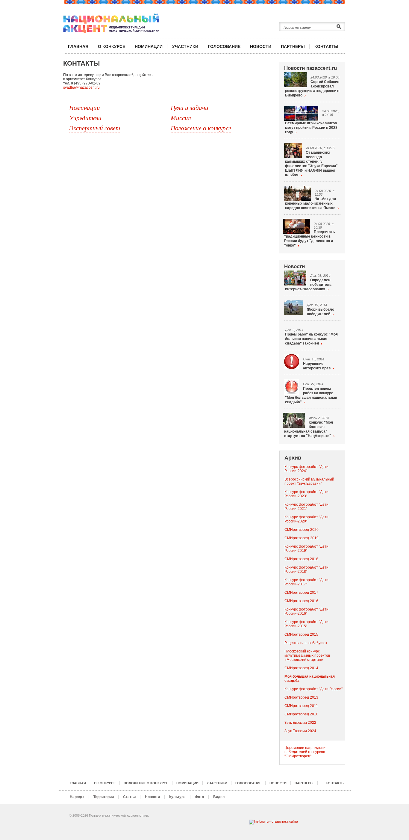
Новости (294, 266)
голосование (224, 46)
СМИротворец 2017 (301, 592)
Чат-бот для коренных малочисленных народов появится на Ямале (310, 203)
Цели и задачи (189, 107)
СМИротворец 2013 (301, 697)
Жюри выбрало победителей (320, 311)
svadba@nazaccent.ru (81, 87)
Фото (199, 797)
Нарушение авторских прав (317, 366)
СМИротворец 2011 (301, 706)
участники (185, 46)
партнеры (293, 46)
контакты (326, 46)
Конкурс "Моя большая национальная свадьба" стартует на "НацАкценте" (308, 429)
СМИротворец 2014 (301, 668)
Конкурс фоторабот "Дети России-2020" (306, 519)
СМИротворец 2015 (301, 634)
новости (260, 46)
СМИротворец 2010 (301, 714)
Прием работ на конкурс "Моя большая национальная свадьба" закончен (311, 338)
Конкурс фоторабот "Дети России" (313, 689)
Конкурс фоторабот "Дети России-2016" (306, 611)
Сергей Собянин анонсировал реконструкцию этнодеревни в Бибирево (312, 88)
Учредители (85, 118)
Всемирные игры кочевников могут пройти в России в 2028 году (311, 127)
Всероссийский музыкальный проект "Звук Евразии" (309, 481)
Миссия (181, 118)
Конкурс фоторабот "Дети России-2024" (306, 469)
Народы (77, 797)
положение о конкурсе (146, 783)
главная (78, 46)
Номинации (84, 107)
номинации (149, 46)
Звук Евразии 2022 (300, 722)
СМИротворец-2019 (301, 538)
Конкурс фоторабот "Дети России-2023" (306, 494)
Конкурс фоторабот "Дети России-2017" (306, 582)
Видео (219, 797)
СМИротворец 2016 (301, 601)
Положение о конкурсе (201, 128)
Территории (103, 797)
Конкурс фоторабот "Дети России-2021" (306, 506)
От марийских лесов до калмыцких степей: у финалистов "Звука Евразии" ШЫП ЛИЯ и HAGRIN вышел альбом (311, 163)
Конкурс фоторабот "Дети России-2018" (306, 569)
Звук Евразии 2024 (300, 731)
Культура (177, 797)
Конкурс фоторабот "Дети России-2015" (306, 624)
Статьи (129, 797)
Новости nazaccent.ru (310, 68)
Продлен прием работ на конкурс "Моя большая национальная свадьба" (311, 395)
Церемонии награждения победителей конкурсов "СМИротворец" (306, 752)
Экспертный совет (94, 128)
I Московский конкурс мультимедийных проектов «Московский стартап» (307, 655)
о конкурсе (111, 46)
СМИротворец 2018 (301, 559)
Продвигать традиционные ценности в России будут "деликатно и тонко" (309, 238)
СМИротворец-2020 (301, 530)
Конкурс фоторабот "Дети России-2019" (306, 548)
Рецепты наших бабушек (305, 643)
